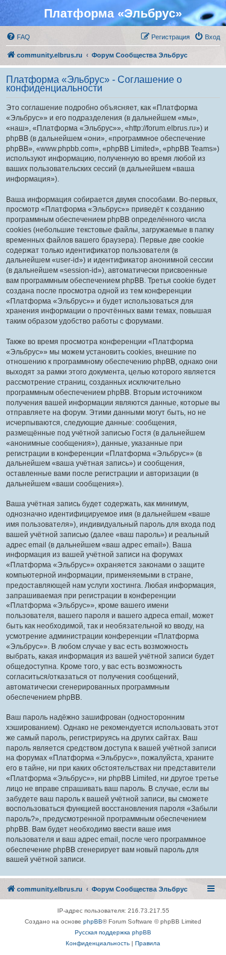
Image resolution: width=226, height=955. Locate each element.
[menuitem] (18, 37)
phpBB (92, 921)
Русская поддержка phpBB (113, 932)
